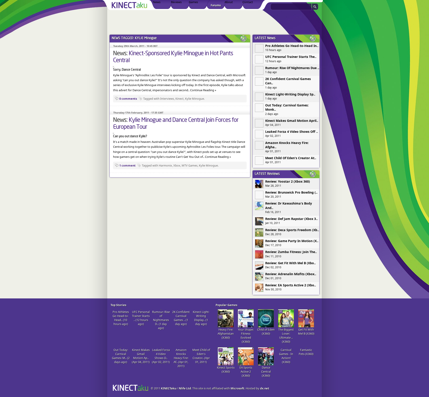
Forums (216, 5)
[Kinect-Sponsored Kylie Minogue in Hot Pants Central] (113, 66)
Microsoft (237, 388)
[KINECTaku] (130, 5)
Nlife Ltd (185, 388)
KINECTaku (168, 388)
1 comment (127, 165)
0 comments (128, 99)
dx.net (264, 388)
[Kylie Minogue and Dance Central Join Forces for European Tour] (113, 133)
